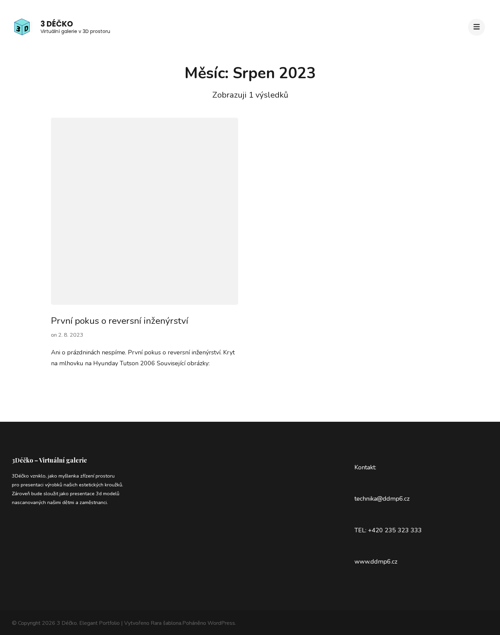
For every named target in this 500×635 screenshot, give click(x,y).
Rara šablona (166, 623)
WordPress (221, 623)
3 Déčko (56, 24)
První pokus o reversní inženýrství (119, 321)
